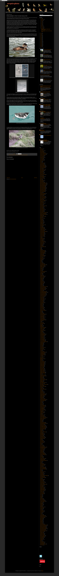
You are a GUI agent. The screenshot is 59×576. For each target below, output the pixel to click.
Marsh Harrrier (42, 368)
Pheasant (41, 404)
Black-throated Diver (42, 190)
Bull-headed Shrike (42, 216)
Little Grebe (41, 344)
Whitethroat (41, 532)
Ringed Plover (42, 438)
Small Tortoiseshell (42, 477)
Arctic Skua (41, 158)
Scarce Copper (42, 452)
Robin (41, 439)
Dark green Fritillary (42, 251)
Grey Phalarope (42, 302)
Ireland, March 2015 (42, 130)
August (42, 20)
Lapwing (41, 331)
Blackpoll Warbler (42, 194)
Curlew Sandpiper (42, 246)
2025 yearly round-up (42, 118)
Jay (40, 321)
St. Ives (41, 495)
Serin (41, 462)
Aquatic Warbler (42, 157)
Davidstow (41, 254)
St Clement (41, 491)
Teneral (41, 509)
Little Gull (41, 345)
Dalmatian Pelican (42, 250)
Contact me (10, 12)
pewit (41, 134)
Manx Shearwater (42, 361)
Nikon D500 (41, 385)
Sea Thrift (41, 457)
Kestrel (41, 324)
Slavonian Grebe (42, 471)
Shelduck (41, 463)
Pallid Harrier (42, 396)
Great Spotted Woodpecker (43, 292)
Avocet (41, 161)
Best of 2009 (41, 177)
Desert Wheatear (42, 255)
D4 (40, 248)
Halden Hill (41, 304)
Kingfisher (41, 325)
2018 (41, 35)
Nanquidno (41, 377)
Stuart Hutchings (42, 500)
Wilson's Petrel (42, 534)
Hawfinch (41, 305)
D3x (40, 247)
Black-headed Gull (42, 186)
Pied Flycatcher (42, 407)
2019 (41, 34)
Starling (41, 496)
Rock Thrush (42, 442)
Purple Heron (42, 415)
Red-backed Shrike (42, 422)
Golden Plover (42, 282)
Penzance (41, 403)
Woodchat (41, 538)
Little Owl (41, 346)
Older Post (35, 177)
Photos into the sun (42, 406)
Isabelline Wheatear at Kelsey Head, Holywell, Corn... (45, 29)
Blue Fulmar (41, 195)
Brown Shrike (42, 211)
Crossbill (41, 245)
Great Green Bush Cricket (43, 286)
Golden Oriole (42, 281)
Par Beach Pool (42, 398)
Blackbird (41, 192)
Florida (41, 270)
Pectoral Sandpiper (42, 400)
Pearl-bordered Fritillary (43, 399)
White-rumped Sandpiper (43, 528)
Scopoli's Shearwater (43, 454)
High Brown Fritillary (42, 310)
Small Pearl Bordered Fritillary (44, 475)
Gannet (41, 274)
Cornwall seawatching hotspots (47, 49)
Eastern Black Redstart (43, 264)
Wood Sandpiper (42, 536)
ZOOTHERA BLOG (42, 111)
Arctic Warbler (42, 159)
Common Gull (42, 235)
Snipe (41, 478)
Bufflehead (41, 215)
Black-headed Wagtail (43, 187)
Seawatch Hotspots (42, 458)
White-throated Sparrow (43, 530)
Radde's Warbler (42, 418)
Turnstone (41, 514)
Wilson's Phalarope (42, 535)
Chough (41, 226)
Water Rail (41, 519)
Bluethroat (41, 199)
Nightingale (41, 381)
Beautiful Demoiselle (42, 174)
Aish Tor (41, 149)
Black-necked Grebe (42, 188)
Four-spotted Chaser (43, 271)
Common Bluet (42, 232)
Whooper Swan (42, 533)
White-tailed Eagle (42, 529)
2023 (41, 18)
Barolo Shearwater (42, 169)
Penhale (41, 402)
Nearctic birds (42, 378)
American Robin (42, 155)
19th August (45, 93)
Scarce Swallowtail (42, 453)
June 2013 (41, 322)
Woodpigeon (41, 539)
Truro (41, 513)
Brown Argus (41, 206)
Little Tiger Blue (42, 349)
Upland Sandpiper (42, 515)
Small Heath (41, 474)
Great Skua (41, 290)
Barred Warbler (42, 170)
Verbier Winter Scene (43, 516)
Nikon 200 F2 (42, 383)
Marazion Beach (42, 362)
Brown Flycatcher (42, 209)
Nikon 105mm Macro (43, 382)
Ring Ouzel (41, 435)
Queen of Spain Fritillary (43, 417)
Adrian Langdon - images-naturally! (45, 104)
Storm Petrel (41, 499)
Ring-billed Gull (42, 436)
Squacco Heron (42, 490)
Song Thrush (42, 481)
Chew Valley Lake (42, 224)
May (41, 23)
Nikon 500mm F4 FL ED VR (43, 384)
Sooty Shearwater (42, 482)
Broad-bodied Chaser (43, 205)
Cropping (41, 244)
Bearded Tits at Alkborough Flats (47, 135)
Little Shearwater (42, 347)
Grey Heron (41, 301)
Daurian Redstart (42, 253)
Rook (41, 444)
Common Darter (42, 234)
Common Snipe (42, 236)
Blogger (42, 570)
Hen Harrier (41, 308)
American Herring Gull (43, 154)
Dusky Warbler (42, 263)
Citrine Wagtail (42, 227)
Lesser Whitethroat (42, 339)
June (42, 22)
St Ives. (41, 494)
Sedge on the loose (46, 54)
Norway (41, 387)
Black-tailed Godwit (42, 189)
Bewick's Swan (42, 178)
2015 (41, 38)
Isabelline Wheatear (42, 319)
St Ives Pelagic (42, 493)
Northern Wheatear (42, 386)
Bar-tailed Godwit (42, 167)
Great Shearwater (42, 289)
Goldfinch (41, 284)
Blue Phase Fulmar (42, 196)
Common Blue (42, 230)
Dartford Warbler (42, 252)
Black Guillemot (42, 180)
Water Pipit (41, 518)
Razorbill (41, 420)
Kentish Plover (42, 323)
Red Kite (41, 421)
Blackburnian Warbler (43, 193)
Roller (41, 443)
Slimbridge (41, 472)
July (41, 21)
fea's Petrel (41, 267)
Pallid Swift (41, 397)
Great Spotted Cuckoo (43, 291)
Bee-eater (41, 175)
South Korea (41, 483)
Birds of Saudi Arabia (43, 123)
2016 (41, 37)
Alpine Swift (41, 151)
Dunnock (41, 262)
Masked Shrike (42, 369)
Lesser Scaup (42, 338)
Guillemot (41, 303)
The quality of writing (46, 99)
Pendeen (41, 401)
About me (14, 12)
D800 (41, 249)
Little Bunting (42, 342)
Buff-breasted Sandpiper (43, 214)
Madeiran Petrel (42, 358)
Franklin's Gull (42, 272)
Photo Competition (42, 405)
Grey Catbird (42, 300)
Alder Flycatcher (42, 150)
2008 (41, 46)
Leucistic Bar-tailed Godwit (43, 341)
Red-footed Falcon (42, 425)
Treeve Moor (42, 511)
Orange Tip (41, 388)
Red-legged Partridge (43, 426)
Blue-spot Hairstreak (42, 197)
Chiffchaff (41, 225)
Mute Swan (41, 376)
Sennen (41, 461)
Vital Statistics (22, 12)
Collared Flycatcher (42, 229)
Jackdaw (41, 320)
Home (7, 12)
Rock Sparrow (42, 441)
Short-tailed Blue (42, 464)
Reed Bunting (42, 433)
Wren (41, 540)
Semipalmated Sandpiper (43, 460)
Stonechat (41, 498)
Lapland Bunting (42, 330)
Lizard (41, 350)
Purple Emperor (42, 414)
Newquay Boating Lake (43, 379)
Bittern (41, 179)
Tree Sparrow (42, 510)
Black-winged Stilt (42, 191)
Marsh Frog (41, 367)
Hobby (41, 311)
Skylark (41, 470)
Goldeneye (41, 283)
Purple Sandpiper (42, 416)
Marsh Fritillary (42, 366)
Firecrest (41, 269)
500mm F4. (41, 148)
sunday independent (42, 501)
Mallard (41, 359)
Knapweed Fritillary (42, 327)
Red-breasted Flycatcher (43, 423)
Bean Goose (41, 173)
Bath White (41, 171)
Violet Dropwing (42, 517)
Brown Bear (41, 207)
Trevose (41, 512)
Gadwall (41, 273)
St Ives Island (42, 492)
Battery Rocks (42, 172)
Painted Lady (42, 395)
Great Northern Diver (43, 288)
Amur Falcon (42, 156)
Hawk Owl (41, 306)
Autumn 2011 (42, 160)
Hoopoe (41, 312)
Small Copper (42, 473)
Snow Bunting (42, 479)
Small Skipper (42, 476)
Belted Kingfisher (42, 176)
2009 (41, 45)
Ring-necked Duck (42, 437)
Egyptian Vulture (42, 266)
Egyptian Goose (42, 265)
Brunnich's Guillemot (42, 213)
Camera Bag (18, 12)
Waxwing (41, 520)
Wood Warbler (42, 537)
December (42, 19)
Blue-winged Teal (42, 198)
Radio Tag (41, 419)
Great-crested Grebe (43, 293)
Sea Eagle (41, 456)
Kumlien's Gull (42, 328)
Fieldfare (41, 268)
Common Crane (42, 233)
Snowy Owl (41, 480)
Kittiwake (41, 326)
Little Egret (41, 343)
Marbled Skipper (42, 364)
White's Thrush (42, 531)
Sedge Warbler (42, 459)
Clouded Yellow (42, 228)
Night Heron (41, 380)
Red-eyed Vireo (42, 424)
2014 (41, 39)
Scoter (41, 455)
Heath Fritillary (42, 307)
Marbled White (42, 365)
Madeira (41, 357)
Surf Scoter (41, 502)
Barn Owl (41, 168)
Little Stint (41, 348)
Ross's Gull (41, 445)
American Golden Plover (43, 153)
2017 (41, 36)
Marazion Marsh (42, 363)
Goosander (41, 285)
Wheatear (41, 521)
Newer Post (8, 177)
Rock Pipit (41, 440)
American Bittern (42, 152)
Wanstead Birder (42, 98)
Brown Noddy (42, 210)
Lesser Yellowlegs (42, 340)
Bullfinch (41, 217)
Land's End (41, 329)
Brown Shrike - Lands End (43, 212)
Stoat (41, 497)
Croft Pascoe (42, 243)
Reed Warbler (42, 434)
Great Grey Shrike (42, 287)
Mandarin (41, 360)
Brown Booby (42, 208)
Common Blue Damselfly (43, 231)
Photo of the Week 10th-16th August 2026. (45, 87)
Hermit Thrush (42, 309)
